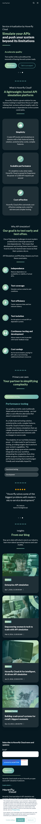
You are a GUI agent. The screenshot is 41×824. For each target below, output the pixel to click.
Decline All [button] (31, 820)
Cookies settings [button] (10, 820)
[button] (34, 3)
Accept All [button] (20, 820)
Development (10, 474)
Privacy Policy (16, 810)
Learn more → (7, 785)
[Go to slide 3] (22, 72)
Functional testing (12, 469)
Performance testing (13, 397)
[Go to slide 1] (18, 72)
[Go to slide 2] (20, 72)
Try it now (11, 68)
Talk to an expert (27, 68)
